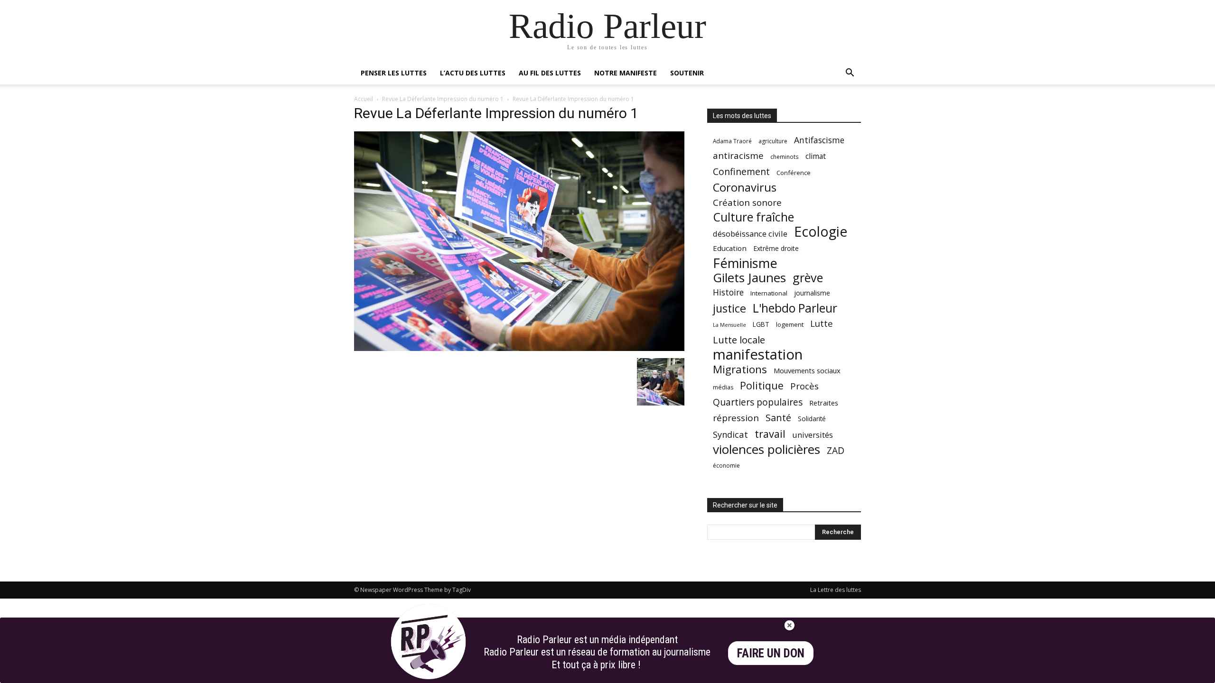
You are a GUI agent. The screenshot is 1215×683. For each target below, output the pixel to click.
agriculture (772, 141)
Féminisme (745, 263)
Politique (762, 385)
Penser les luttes (394, 72)
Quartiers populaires (758, 402)
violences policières (766, 449)
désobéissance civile (750, 234)
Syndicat (730, 434)
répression (736, 418)
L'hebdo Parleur (795, 308)
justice (729, 309)
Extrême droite (776, 248)
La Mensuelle (729, 325)
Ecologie (820, 232)
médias (723, 387)
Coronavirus (744, 188)
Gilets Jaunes (749, 278)
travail (770, 434)
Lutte (821, 323)
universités (812, 435)
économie (726, 465)
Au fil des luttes (550, 72)
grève (808, 278)
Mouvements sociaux (807, 370)
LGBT (761, 324)
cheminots (784, 156)
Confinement (741, 171)
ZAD (835, 450)
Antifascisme (819, 140)
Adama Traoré (732, 141)
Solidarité (812, 419)
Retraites (823, 402)
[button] (849, 73)
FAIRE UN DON (770, 653)
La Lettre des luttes (835, 590)
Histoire (728, 292)
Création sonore (747, 202)
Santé (778, 418)
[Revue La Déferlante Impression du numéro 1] (519, 348)
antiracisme (738, 156)
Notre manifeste (625, 72)
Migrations (740, 369)
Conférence (793, 172)
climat (815, 156)
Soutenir (687, 72)
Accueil (363, 99)
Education (730, 248)
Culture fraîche (753, 217)
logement (790, 324)
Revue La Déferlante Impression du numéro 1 (443, 99)
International (768, 293)
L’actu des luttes (472, 72)
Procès (804, 386)
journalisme (812, 292)
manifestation (758, 355)
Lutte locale (739, 340)
